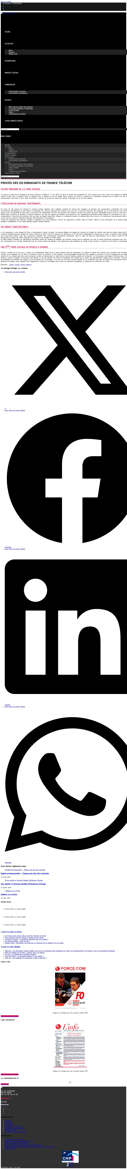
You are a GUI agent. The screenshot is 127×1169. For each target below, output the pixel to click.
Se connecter (7, 3)
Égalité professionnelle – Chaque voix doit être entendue (25, 873)
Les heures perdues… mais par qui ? (17, 941)
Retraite (7, 162)
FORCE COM (13, 151)
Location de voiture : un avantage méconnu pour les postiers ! (26, 939)
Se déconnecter (17, 3)
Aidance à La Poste (9, 894)
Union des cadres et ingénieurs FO (17, 1143)
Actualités (8, 146)
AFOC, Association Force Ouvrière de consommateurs (23, 1145)
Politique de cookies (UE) (13, 1126)
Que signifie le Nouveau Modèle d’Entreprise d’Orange (23, 884)
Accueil (7, 144)
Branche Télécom (10, 155)
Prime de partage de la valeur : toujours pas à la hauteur (24, 953)
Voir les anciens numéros (9, 1016)
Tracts (11, 169)
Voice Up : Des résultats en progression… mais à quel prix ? (26, 958)
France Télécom (26, 265)
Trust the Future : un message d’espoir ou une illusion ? (24, 956)
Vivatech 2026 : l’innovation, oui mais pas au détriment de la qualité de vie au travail (34, 943)
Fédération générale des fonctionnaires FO (19, 1141)
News (10, 148)
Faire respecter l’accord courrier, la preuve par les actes (24, 937)
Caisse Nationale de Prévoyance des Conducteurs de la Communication (29, 1147)
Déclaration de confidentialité (14, 1128)
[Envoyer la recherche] (63, 178)
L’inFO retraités (14, 167)
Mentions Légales (11, 1130)
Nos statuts (9, 1125)
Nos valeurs (9, 1123)
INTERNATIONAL (10, 153)
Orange (17, 265)
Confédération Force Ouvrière (15, 1140)
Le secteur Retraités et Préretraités (21, 166)
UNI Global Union (10, 1148)
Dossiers (11, 150)
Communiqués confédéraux (18, 160)
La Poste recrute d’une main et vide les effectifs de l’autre (25, 936)
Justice (11, 265)
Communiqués (9, 157)
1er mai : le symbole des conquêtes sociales (20, 954)
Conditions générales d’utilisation (16, 1132)
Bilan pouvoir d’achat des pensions (21, 164)
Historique (8, 1121)
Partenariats (5, 1084)
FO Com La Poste (14, 932)
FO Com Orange (13, 947)
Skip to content (6, 2)
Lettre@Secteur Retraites (17, 171)
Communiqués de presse (17, 159)
